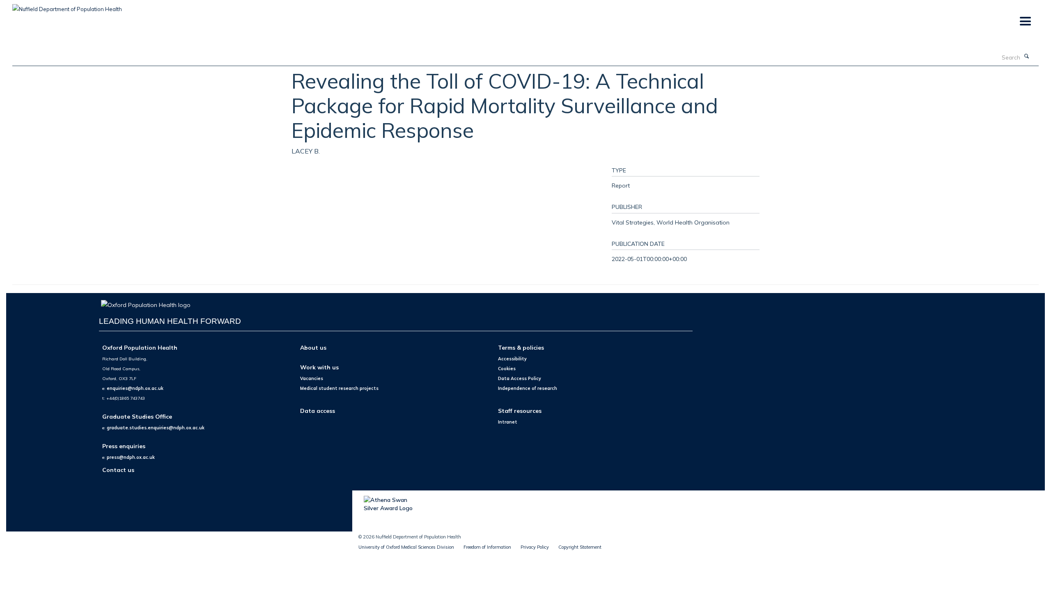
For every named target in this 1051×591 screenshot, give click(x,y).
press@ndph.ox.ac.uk (131, 457)
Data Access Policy (519, 378)
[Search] (1026, 56)
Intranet (507, 422)
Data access (317, 410)
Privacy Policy (535, 547)
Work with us (319, 367)
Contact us (118, 469)
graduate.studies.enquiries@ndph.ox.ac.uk (155, 428)
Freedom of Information (487, 547)
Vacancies (311, 378)
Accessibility (512, 359)
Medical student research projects (339, 388)
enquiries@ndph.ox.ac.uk (135, 388)
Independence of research (527, 388)
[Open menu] (1025, 21)
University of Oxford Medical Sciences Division (406, 547)
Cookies (507, 368)
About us (313, 347)
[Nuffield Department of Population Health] (67, 6)
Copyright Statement (579, 547)
